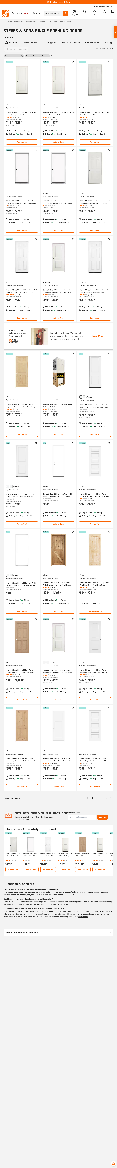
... (5, 21)
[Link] (22, 102)
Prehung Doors (45, 21)
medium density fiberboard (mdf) (17, 895)
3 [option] (101, 798)
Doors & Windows (15, 21)
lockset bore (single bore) (87, 901)
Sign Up (102, 817)
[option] (110, 798)
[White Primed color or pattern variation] (44, 662)
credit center (83, 916)
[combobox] (53, 13)
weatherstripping (105, 901)
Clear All (54, 56)
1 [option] (92, 798)
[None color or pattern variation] (81, 397)
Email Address (74, 812)
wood (102, 892)
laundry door (12, 904)
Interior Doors (30, 21)
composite (94, 892)
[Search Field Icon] (65, 13)
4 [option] (106, 798)
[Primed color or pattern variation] (47, 662)
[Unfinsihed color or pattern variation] (84, 397)
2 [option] (96, 798)
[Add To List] (36, 62)
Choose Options (95, 611)
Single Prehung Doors (62, 21)
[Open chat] (115, 32)
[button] (104, 48)
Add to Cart (22, 142)
